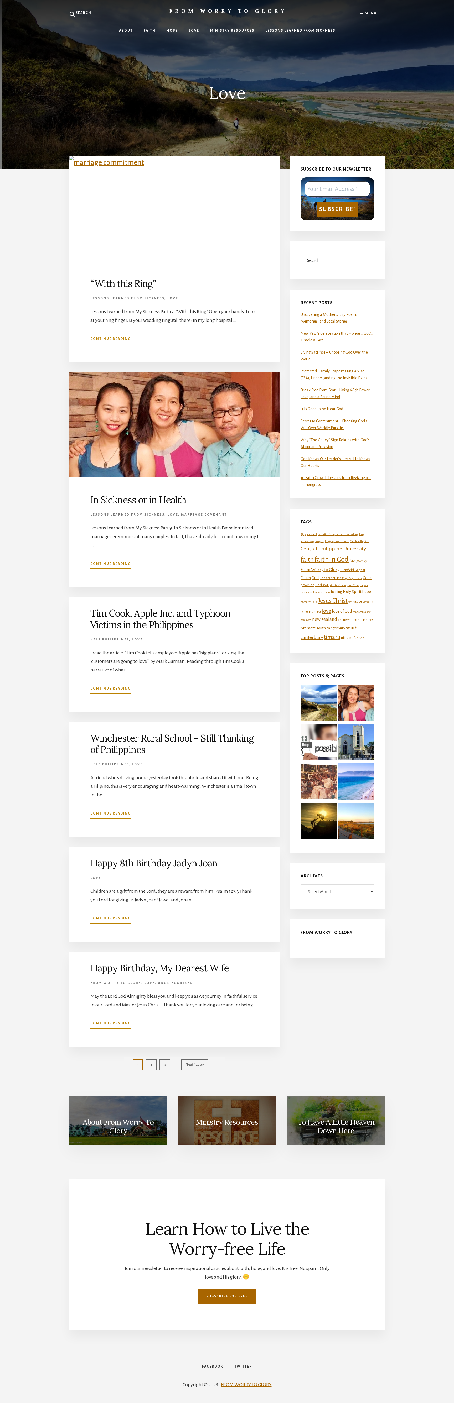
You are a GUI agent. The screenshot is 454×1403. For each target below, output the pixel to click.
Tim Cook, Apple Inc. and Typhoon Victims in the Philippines (160, 618)
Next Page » (194, 1066)
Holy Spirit (352, 592)
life (372, 601)
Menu (370, 13)
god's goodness (353, 578)
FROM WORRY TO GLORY (246, 1384)
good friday (353, 585)
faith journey (358, 561)
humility (306, 601)
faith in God (331, 559)
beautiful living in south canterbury (338, 534)
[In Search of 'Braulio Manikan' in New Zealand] (356, 743)
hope (366, 592)
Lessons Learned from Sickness (127, 298)
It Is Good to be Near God (322, 409)
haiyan (364, 585)
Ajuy (303, 534)
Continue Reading (110, 340)
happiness (306, 592)
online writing (347, 620)
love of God (342, 611)
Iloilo (314, 601)
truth (360, 638)
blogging (319, 541)
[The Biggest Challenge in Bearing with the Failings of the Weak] (319, 822)
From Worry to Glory (228, 11)
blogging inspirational (337, 541)
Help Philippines (109, 639)
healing (336, 592)
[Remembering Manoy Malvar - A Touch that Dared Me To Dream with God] (319, 782)
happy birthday (321, 592)
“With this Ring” (123, 283)
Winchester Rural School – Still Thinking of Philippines (172, 743)
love (326, 611)
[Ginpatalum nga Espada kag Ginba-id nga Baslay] (356, 782)
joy (350, 601)
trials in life (349, 638)
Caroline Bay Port (359, 541)
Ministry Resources (227, 1122)
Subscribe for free (227, 1296)
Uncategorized (175, 983)
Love (172, 298)
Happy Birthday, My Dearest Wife (159, 968)
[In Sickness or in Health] (356, 704)
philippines (366, 620)
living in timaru (311, 611)
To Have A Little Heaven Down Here (335, 1126)
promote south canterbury (323, 628)
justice (357, 601)
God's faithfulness (332, 578)
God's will (322, 585)
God (315, 577)
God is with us (338, 585)
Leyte (366, 601)
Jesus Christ (333, 600)
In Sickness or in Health (138, 500)
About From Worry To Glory (118, 1126)
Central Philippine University (333, 548)
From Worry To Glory (115, 983)
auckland (312, 534)
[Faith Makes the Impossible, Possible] (319, 743)
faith (307, 559)
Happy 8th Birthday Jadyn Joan (153, 863)
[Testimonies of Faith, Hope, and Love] (319, 704)
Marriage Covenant (204, 514)
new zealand (324, 619)
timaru (332, 637)
